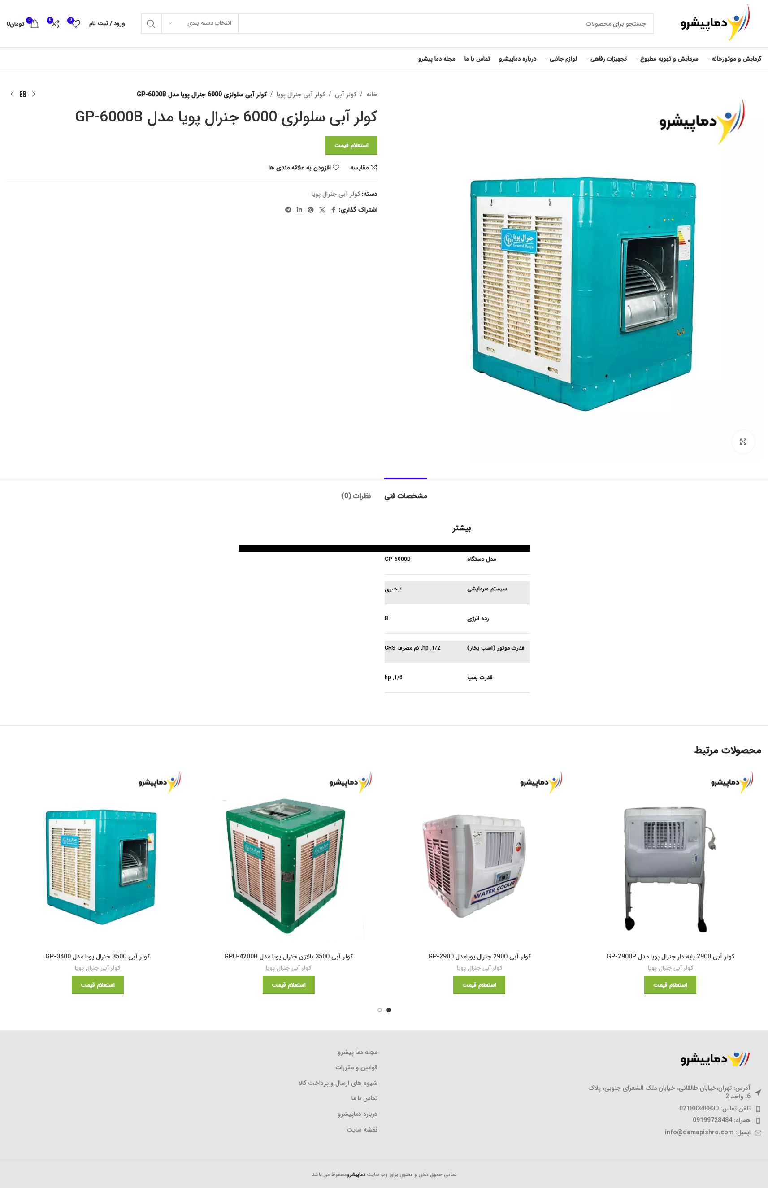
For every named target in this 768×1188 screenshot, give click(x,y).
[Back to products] (22, 94)
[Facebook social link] (333, 210)
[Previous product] (33, 94)
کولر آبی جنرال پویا (301, 95)
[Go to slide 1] (388, 1010)
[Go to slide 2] (379, 1010)
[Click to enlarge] (743, 441)
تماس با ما (364, 1098)
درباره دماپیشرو (357, 1114)
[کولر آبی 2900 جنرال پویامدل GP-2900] (480, 858)
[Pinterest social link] (311, 210)
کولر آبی (345, 95)
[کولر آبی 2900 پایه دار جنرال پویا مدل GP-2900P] (670, 858)
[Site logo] (712, 23)
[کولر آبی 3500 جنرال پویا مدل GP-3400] (98, 858)
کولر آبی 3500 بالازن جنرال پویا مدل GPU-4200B (288, 957)
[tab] (405, 491)
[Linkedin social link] (299, 210)
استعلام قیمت (351, 145)
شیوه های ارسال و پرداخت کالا (338, 1083)
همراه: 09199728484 (722, 1120)
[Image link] (712, 1059)
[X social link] (322, 210)
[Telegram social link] (288, 210)
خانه (371, 95)
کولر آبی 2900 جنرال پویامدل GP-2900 (479, 957)
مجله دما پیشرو (357, 1052)
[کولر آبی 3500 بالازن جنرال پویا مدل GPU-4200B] (289, 858)
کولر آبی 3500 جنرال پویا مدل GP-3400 (97, 957)
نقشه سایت (362, 1130)
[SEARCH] (151, 23)
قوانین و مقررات (356, 1067)
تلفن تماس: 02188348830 (715, 1109)
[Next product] (12, 94)
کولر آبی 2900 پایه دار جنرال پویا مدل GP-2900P (670, 957)
